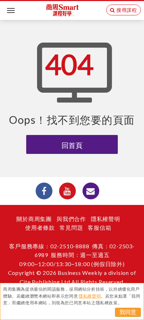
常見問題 (71, 227)
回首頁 (72, 145)
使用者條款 (40, 227)
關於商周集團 (34, 218)
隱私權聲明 (105, 218)
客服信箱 (99, 227)
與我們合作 (71, 218)
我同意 (128, 312)
